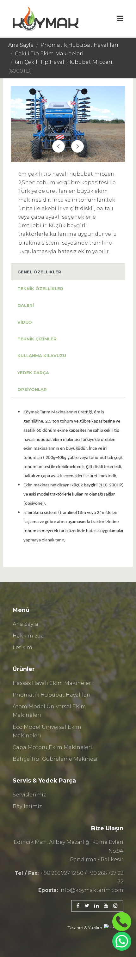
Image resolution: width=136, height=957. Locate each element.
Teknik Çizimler (37, 338)
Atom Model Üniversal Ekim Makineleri (49, 711)
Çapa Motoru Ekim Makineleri (52, 747)
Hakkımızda (28, 636)
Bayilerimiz (27, 806)
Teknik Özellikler (40, 288)
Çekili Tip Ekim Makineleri (49, 54)
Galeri (25, 305)
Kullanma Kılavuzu (41, 355)
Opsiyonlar (32, 389)
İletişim (22, 647)
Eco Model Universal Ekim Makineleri (47, 731)
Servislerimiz (29, 795)
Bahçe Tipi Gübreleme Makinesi (55, 759)
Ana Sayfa (21, 45)
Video (24, 322)
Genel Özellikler (39, 271)
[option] (68, 124)
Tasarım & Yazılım (85, 927)
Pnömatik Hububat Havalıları (79, 45)
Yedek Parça (33, 372)
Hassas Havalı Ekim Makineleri (53, 683)
